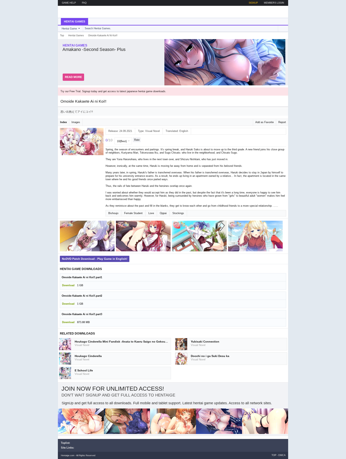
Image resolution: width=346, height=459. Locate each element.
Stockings (178, 213)
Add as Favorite (264, 122)
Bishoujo (113, 213)
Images (75, 122)
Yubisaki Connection (205, 341)
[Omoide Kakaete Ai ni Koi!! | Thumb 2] (144, 237)
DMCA (282, 455)
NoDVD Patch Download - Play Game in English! (94, 258)
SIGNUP (253, 2)
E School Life (84, 370)
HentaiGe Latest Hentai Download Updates (81, 12)
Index (63, 122)
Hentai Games (74, 21)
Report (282, 122)
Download (68, 285)
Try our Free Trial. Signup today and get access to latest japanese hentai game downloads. (113, 91)
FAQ (84, 2)
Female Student (133, 213)
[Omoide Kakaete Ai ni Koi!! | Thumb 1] (88, 237)
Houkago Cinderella (88, 356)
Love (151, 213)
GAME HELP (69, 2)
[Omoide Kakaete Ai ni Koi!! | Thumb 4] (256, 237)
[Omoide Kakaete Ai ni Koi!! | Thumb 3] (200, 237)
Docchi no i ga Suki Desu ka (210, 356)
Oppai (163, 213)
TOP (274, 455)
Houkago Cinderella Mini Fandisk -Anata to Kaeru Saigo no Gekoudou (123, 341)
